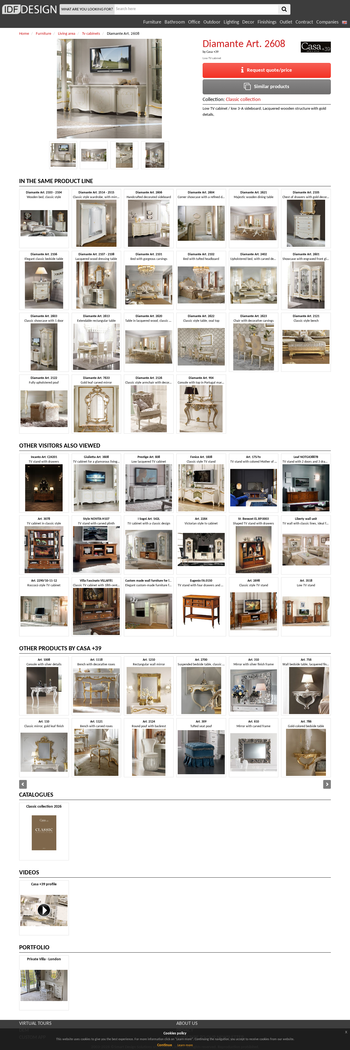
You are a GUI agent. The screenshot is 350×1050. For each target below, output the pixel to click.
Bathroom (175, 22)
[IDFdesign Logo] (29, 9)
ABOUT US (186, 1023)
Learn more (185, 1045)
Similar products (270, 86)
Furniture (152, 22)
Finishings (267, 22)
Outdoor (211, 22)
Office (194, 22)
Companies (327, 22)
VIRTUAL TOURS (35, 1023)
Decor (248, 22)
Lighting (231, 22)
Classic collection (243, 99)
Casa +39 (212, 52)
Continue (164, 1045)
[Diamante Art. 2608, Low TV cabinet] (63, 155)
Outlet (286, 22)
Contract (304, 22)
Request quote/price (268, 70)
